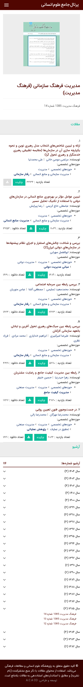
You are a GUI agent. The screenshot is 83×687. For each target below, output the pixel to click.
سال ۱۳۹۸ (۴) (72, 515)
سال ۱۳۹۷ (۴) (72, 522)
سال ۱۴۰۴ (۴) (72, 471)
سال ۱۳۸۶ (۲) (72, 601)
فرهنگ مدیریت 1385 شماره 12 (60, 624)
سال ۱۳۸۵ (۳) (71, 609)
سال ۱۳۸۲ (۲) (72, 646)
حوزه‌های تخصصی (61, 169)
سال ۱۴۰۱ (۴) (72, 493)
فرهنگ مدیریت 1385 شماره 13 (60, 619)
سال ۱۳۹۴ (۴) (72, 543)
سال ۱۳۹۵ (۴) (72, 536)
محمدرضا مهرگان (59, 414)
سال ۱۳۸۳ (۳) (71, 639)
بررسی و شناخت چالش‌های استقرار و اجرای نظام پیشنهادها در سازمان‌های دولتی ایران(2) (43, 245)
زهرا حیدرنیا (61, 377)
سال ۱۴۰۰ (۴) (72, 500)
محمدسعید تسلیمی (57, 289)
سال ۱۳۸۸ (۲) (72, 587)
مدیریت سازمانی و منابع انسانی (51, 174)
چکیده (19, 182)
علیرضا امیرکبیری (59, 336)
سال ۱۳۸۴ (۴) (72, 632)
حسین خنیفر (44, 377)
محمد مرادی (19, 336)
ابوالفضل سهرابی (59, 252)
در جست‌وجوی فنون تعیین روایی (56, 409)
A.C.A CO (32, 680)
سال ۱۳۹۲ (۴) (72, 558)
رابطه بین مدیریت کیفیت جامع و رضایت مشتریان (45, 372)
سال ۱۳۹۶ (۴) (72, 529)
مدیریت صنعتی (25, 387)
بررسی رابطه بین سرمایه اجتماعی (56, 284)
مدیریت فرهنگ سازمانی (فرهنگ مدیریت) (48, 89)
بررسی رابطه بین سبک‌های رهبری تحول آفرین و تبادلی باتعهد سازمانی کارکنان (45, 328)
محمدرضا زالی (38, 414)
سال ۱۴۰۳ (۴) (72, 478)
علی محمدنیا (35, 159)
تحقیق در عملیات (59, 429)
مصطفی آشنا (36, 289)
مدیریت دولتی (26, 262)
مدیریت (42, 169)
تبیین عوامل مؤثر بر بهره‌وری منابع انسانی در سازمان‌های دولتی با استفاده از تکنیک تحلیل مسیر (44, 199)
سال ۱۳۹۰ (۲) (72, 572)
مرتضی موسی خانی (57, 159)
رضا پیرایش (36, 206)
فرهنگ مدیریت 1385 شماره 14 (60, 614)
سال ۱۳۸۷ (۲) (72, 594)
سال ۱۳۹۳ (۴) (72, 551)
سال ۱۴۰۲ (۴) (72, 486)
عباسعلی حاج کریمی (57, 206)
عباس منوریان (17, 289)
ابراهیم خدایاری (38, 336)
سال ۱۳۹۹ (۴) (72, 507)
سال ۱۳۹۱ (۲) (72, 565)
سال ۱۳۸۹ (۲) (72, 580)
